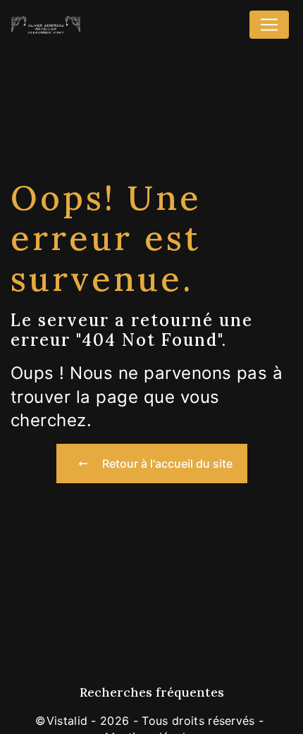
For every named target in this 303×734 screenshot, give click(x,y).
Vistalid (67, 721)
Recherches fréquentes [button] (152, 692)
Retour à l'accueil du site (167, 463)
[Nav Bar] (269, 25)
